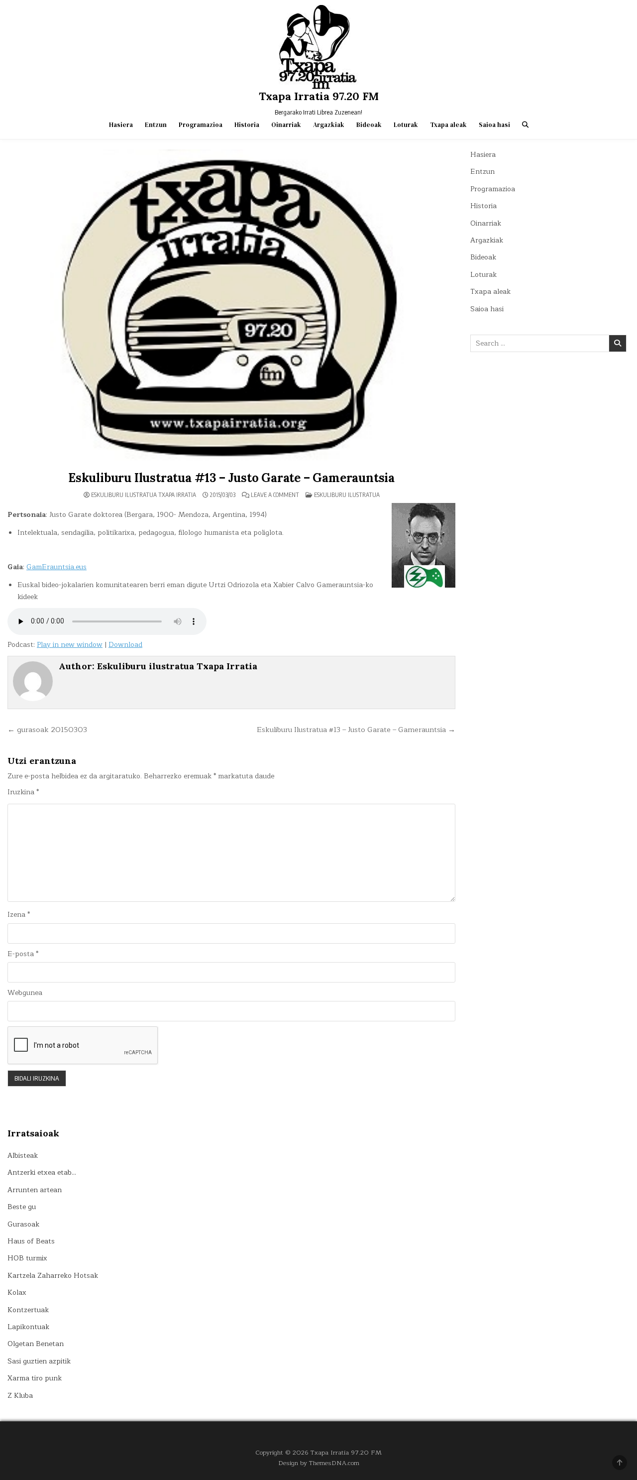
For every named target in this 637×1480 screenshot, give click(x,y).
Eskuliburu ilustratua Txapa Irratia (143, 495)
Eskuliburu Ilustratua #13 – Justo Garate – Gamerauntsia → (356, 730)
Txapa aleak (448, 125)
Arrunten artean (34, 1190)
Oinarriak (286, 125)
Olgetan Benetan (35, 1344)
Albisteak (22, 1155)
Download (125, 644)
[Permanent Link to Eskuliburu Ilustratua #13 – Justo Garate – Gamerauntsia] (231, 308)
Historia (246, 125)
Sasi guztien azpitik (39, 1361)
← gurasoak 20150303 (47, 730)
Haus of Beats (31, 1241)
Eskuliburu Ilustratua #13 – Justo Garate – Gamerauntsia (231, 478)
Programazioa (200, 125)
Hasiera (121, 125)
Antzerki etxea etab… (41, 1172)
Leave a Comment (275, 495)
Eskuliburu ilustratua (347, 494)
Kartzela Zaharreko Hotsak (52, 1275)
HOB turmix (27, 1258)
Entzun (156, 125)
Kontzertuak (28, 1310)
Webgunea (24, 992)
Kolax (16, 1292)
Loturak (406, 125)
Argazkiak (328, 125)
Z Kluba (20, 1395)
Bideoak (369, 125)
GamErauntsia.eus (56, 567)
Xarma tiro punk (34, 1378)
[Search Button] (525, 125)
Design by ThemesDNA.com (318, 1463)
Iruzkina (23, 792)
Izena (18, 914)
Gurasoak (23, 1224)
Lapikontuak (28, 1327)
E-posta (22, 954)
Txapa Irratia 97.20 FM (319, 96)
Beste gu (21, 1207)
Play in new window (70, 644)
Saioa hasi (494, 125)
